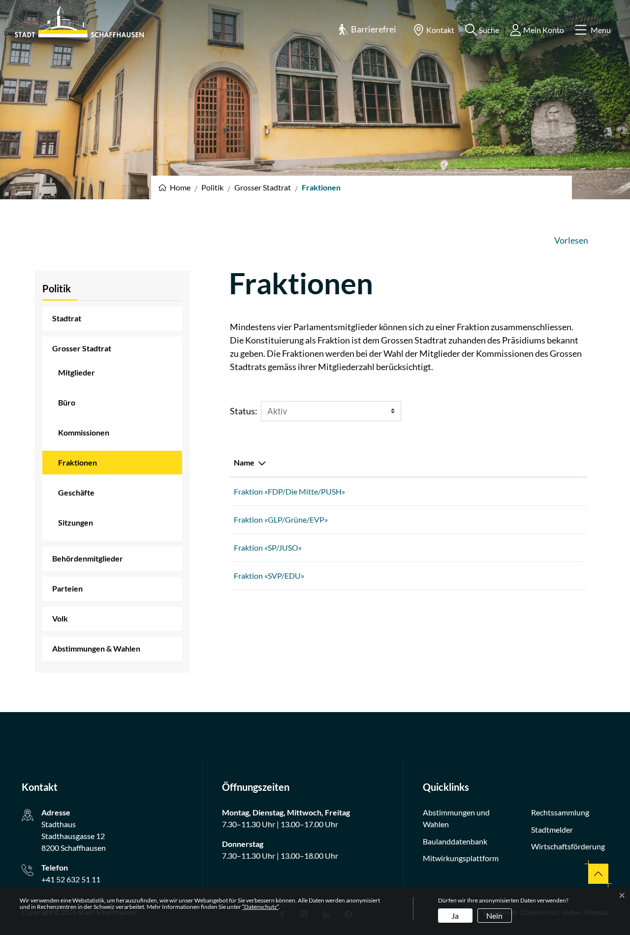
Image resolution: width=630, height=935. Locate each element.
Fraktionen (85, 466)
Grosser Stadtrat (81, 348)
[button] (367, 30)
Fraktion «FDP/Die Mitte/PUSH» (289, 491)
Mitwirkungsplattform (461, 858)
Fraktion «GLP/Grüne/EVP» (281, 519)
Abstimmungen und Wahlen (456, 818)
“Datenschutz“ (260, 906)
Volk (60, 618)
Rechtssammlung (560, 812)
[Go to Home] (174, 187)
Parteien (67, 588)
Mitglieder (76, 372)
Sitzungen (75, 522)
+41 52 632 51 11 (70, 879)
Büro (66, 402)
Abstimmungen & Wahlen (96, 648)
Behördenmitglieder (87, 558)
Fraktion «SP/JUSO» (268, 547)
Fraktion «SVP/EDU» (269, 575)
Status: (243, 410)
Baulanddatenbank (455, 841)
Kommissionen (83, 432)
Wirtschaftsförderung (568, 846)
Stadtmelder (552, 829)
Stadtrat (66, 318)
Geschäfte (76, 492)
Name (244, 462)
